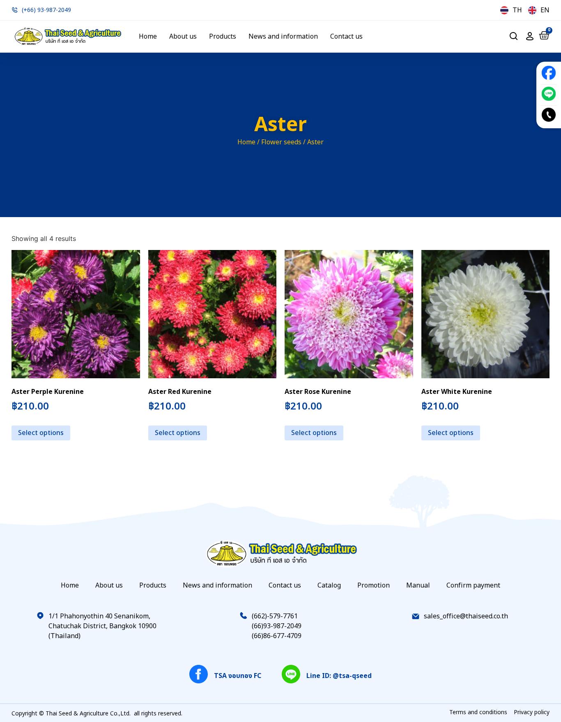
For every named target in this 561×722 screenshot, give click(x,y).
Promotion (373, 585)
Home (148, 37)
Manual (418, 585)
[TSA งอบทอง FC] (198, 674)
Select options (41, 433)
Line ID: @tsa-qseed (339, 676)
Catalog (329, 585)
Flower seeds (281, 142)
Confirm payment (473, 585)
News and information (283, 37)
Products (222, 37)
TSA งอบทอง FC (237, 676)
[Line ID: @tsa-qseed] (291, 674)
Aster (280, 125)
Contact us (346, 37)
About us (183, 37)
